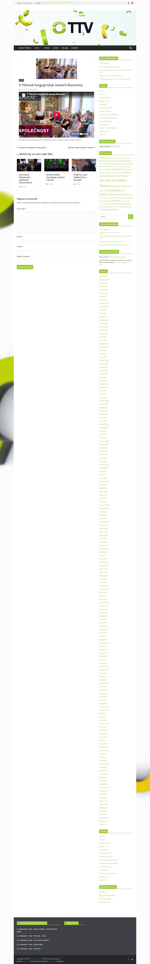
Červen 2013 (103, 798)
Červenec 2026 (104, 280)
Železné (115, 210)
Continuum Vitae (112, 158)
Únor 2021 (102, 498)
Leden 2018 (103, 623)
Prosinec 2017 (104, 626)
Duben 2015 (103, 734)
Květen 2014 (103, 771)
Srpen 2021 (103, 478)
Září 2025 (102, 313)
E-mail (20, 246)
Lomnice (119, 173)
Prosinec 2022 (104, 424)
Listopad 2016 (104, 670)
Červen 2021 (103, 485)
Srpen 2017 (103, 640)
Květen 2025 (103, 327)
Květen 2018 (103, 609)
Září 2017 (102, 636)
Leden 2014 (103, 784)
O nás (36, 48)
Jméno (20, 237)
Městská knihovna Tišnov (118, 186)
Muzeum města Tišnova (117, 175)
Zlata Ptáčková (33, 89)
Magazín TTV (103, 101)
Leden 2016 (103, 703)
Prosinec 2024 (104, 344)
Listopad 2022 (104, 428)
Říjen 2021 (102, 471)
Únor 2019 (102, 579)
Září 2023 (102, 394)
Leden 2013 (103, 814)
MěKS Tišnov (111, 180)
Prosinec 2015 (104, 707)
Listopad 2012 (104, 818)
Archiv (55, 48)
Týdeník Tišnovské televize (108, 128)
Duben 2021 (103, 492)
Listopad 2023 (104, 387)
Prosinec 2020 (104, 505)
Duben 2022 (103, 451)
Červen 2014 (103, 767)
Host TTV (102, 94)
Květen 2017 (103, 650)
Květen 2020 (103, 529)
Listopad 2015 (104, 710)
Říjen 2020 (102, 512)
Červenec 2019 (104, 562)
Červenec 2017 (104, 643)
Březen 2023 (103, 414)
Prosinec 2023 (104, 384)
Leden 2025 (103, 340)
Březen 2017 (103, 656)
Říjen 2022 (102, 431)
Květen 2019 (103, 569)
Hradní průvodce (105, 98)
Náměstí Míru (107, 198)
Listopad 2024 (104, 347)
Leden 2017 (103, 663)
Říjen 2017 (102, 633)
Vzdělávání (123, 204)
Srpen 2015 (103, 720)
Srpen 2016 (103, 680)
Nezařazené (103, 104)
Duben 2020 (103, 532)
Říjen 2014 (102, 754)
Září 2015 (102, 717)
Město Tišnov (72, 923)
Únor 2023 (102, 418)
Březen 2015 (103, 737)
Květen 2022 (103, 448)
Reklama (65, 48)
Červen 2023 (103, 404)
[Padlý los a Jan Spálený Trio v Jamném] (84, 160)
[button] (40, 48)
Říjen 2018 (102, 592)
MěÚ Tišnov (121, 194)
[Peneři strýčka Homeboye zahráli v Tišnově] (56, 160)
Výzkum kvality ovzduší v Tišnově (81, 147)
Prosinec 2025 (104, 303)
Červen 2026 (103, 283)
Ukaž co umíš (103, 131)
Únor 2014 (102, 781)
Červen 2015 (103, 727)
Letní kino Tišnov (110, 173)
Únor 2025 (102, 337)
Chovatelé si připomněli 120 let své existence (114, 79)
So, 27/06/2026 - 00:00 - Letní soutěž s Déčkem (33, 940)
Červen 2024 (103, 364)
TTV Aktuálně (103, 125)
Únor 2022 (102, 458)
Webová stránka (23, 256)
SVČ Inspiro (106, 204)
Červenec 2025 (104, 320)
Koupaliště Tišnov (128, 169)
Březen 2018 (103, 616)
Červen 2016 (103, 687)
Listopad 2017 (104, 629)
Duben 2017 (103, 653)
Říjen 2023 (102, 391)
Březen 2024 (103, 374)
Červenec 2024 (104, 360)
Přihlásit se (103, 892)
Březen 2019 (103, 576)
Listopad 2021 (104, 468)
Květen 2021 (103, 488)
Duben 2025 (103, 330)
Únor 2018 (102, 619)
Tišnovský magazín (105, 121)
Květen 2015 (103, 730)
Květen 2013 (103, 801)
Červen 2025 (103, 323)
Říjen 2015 (102, 714)
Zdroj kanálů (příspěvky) (107, 895)
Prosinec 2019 (104, 545)
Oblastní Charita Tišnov (118, 198)
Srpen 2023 (103, 397)
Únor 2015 (102, 740)
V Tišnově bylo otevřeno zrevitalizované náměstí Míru (59, 3)
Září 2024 (102, 354)
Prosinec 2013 (104, 788)
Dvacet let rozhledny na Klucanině (32, 147)
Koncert (120, 169)
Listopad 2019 (104, 549)
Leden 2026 (103, 300)
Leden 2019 (103, 582)
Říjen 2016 (102, 673)
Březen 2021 (103, 495)
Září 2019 (102, 555)
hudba (107, 164)
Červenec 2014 (104, 764)
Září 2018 (102, 596)
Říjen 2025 (102, 310)
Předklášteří (116, 200)
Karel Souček (102, 169)
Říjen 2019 (102, 552)
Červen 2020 (103, 525)
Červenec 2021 (104, 481)
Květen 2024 (103, 367)
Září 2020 (102, 515)
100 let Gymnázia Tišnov (117, 257)
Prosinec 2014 (104, 747)
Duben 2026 (103, 290)
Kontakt (74, 48)
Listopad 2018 (104, 589)
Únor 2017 (102, 660)
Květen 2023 (103, 407)
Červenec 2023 (104, 401)
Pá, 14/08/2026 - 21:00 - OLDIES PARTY (30, 944)
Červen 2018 (103, 606)
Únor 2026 (102, 296)
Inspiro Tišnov (115, 164)
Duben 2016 (103, 693)
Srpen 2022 (103, 438)
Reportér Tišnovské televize (108, 114)
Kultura (101, 173)
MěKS (102, 180)
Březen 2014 (103, 777)
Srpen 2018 (103, 599)
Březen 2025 (103, 333)
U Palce (118, 204)
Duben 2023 (103, 411)
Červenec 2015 (104, 724)
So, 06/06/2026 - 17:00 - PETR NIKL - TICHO (31, 936)
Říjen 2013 (102, 794)
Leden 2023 (103, 421)
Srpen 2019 (103, 559)
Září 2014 (102, 757)
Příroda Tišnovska (105, 111)
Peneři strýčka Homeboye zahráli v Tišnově (55, 177)
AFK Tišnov (103, 158)
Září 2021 (102, 475)
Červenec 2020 (104, 522)
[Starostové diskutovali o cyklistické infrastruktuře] (29, 160)
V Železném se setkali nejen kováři (111, 76)
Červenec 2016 (104, 683)
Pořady (47, 48)
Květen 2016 (103, 690)
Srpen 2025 (103, 317)
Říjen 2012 (102, 821)
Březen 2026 (103, 293)
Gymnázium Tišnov (124, 161)
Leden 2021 (103, 502)
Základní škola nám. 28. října (114, 207)
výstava (129, 204)
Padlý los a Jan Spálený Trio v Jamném (80, 177)
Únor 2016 (102, 700)
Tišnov (112, 204)
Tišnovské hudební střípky (108, 118)
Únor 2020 (102, 539)
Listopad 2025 (104, 307)
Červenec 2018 (104, 603)
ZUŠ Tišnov (103, 207)
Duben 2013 (103, 804)
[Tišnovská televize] (75, 11)
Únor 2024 (102, 377)
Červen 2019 (103, 566)
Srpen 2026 (103, 276)
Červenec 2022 (104, 441)
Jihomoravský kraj (118, 166)
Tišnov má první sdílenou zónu (109, 67)
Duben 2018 (103, 613)
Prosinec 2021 (104, 465)
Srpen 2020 (103, 518)
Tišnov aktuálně (104, 63)
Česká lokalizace (104, 902)
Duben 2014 (103, 774)
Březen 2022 (103, 455)
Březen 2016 (103, 697)
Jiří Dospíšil (127, 166)
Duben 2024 (103, 370)
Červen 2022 (103, 444)
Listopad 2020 (104, 508)
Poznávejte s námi (105, 108)
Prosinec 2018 (104, 586)
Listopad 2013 (104, 791)
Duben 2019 (103, 572)
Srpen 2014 (103, 761)
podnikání (108, 201)
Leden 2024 (103, 381)
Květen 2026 (103, 286)
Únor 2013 (102, 811)
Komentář (21, 209)
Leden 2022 (103, 461)
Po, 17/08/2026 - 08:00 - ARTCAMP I (29, 949)
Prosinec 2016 (104, 666)
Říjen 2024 (102, 350)
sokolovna (123, 201)
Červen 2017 (103, 646)
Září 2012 (102, 824)
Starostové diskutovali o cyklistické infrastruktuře (25, 178)
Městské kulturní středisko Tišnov (33, 923)
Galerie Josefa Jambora (108, 161)
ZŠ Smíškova (108, 209)
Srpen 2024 (103, 357)
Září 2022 (102, 434)
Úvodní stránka (24, 48)
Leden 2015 (103, 744)
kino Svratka (111, 169)
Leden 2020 (103, 542)
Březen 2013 (103, 808)
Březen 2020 (103, 535)
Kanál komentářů (105, 899)
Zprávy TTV (103, 135)
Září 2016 (102, 677)
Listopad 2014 (104, 751)
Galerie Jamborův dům (124, 158)
